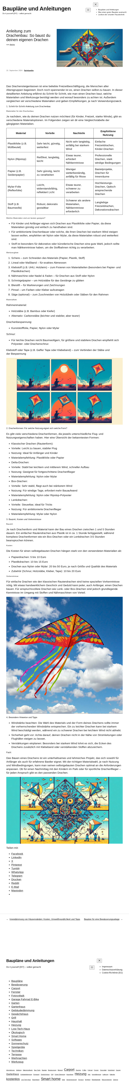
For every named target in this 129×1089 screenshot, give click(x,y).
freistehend (111, 1070)
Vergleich (87, 1079)
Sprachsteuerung (71, 1079)
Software (16, 1039)
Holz (89, 1074)
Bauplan (44, 1070)
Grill (13, 1017)
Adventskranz (10, 1070)
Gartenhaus (18, 1006)
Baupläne (17, 980)
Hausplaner (69, 1074)
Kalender (112, 1074)
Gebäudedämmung (22, 1010)
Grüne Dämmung (60, 1074)
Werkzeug (17, 1061)
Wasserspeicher (107, 1079)
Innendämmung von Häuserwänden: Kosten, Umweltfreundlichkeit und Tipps (45, 919)
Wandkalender (96, 1079)
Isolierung (105, 1074)
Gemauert (36, 1074)
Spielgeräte (29, 70)
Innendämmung (96, 1074)
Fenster (15, 991)
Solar (63, 1079)
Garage (118, 1070)
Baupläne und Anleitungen (37, 8)
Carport (15, 988)
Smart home (51, 1079)
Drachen (78, 1070)
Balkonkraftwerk (28, 1070)
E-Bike (84, 1070)
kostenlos (13, 1079)
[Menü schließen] (95, 5)
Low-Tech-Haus (20, 1028)
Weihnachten (19, 1058)
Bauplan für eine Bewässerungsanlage (102, 919)
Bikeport (60, 1070)
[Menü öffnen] (88, 10)
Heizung (16, 1024)
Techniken (17, 1050)
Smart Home (18, 1036)
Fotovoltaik (17, 995)
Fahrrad (90, 1070)
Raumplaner (36, 1079)
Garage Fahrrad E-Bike (25, 999)
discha (12, 45)
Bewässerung (19, 984)
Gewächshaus (19, 1013)
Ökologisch (18, 1032)
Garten (15, 1002)
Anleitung (19, 1070)
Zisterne (115, 1079)
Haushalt (16, 1021)
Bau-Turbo (37, 1070)
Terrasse (16, 1054)
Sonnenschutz (19, 1043)
